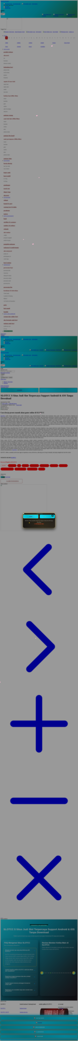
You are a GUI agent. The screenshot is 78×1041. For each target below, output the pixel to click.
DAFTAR (47, 516)
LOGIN (30, 516)
